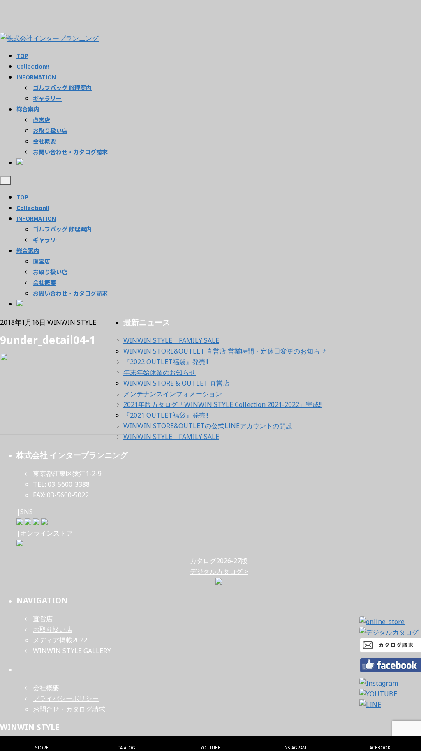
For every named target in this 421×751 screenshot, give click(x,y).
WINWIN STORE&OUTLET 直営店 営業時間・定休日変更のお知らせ (224, 351)
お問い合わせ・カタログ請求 (70, 293)
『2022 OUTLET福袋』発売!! (165, 361)
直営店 (41, 261)
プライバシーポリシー (66, 698)
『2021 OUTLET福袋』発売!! (165, 415)
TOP (22, 197)
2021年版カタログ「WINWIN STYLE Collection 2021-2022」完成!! (222, 404)
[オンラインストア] (19, 543)
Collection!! (32, 207)
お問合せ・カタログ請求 (69, 709)
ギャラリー (47, 240)
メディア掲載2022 (60, 640)
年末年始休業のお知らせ (159, 372)
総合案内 (27, 250)
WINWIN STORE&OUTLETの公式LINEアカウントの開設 (207, 425)
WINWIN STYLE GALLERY (72, 650)
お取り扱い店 (50, 272)
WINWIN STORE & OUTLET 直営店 (176, 383)
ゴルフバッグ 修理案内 (62, 229)
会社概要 (44, 282)
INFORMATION (36, 218)
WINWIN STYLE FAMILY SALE (171, 340)
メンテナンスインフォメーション (172, 393)
